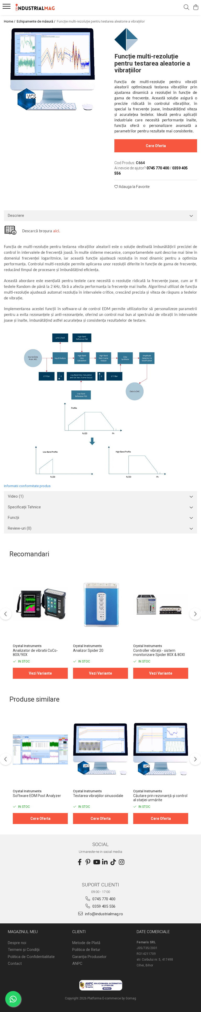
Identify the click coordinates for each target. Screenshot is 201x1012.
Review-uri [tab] (19, 528)
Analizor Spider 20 (88, 650)
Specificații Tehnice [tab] (24, 507)
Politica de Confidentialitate (31, 956)
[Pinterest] (88, 862)
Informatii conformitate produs (27, 486)
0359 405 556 (103, 906)
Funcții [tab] (13, 517)
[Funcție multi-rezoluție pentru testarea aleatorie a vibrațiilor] (52, 70)
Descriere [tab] (16, 215)
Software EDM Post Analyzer (37, 796)
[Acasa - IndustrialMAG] (35, 7)
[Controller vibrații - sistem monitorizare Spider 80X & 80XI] (160, 604)
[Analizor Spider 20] (100, 604)
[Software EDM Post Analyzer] (40, 749)
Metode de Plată (86, 942)
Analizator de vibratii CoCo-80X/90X (35, 652)
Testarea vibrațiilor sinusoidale (98, 796)
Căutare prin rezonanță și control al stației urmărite (160, 798)
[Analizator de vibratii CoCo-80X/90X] (40, 604)
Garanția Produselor (89, 956)
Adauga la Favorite (133, 187)
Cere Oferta (156, 146)
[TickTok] (113, 862)
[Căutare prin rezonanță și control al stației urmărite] (160, 749)
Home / (10, 21)
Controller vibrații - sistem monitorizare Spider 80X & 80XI (159, 652)
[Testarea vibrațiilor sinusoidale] (100, 749)
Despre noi (17, 942)
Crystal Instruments (27, 646)
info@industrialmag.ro (103, 914)
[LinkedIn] (105, 862)
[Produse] (7, 8)
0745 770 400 (103, 899)
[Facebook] (79, 862)
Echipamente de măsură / (36, 21)
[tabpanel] (52, 70)
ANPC (77, 963)
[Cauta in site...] (186, 7)
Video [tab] (16, 496)
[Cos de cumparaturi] (195, 7)
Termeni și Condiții (24, 949)
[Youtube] (96, 862)
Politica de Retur (86, 949)
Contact (15, 963)
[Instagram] (121, 862)
